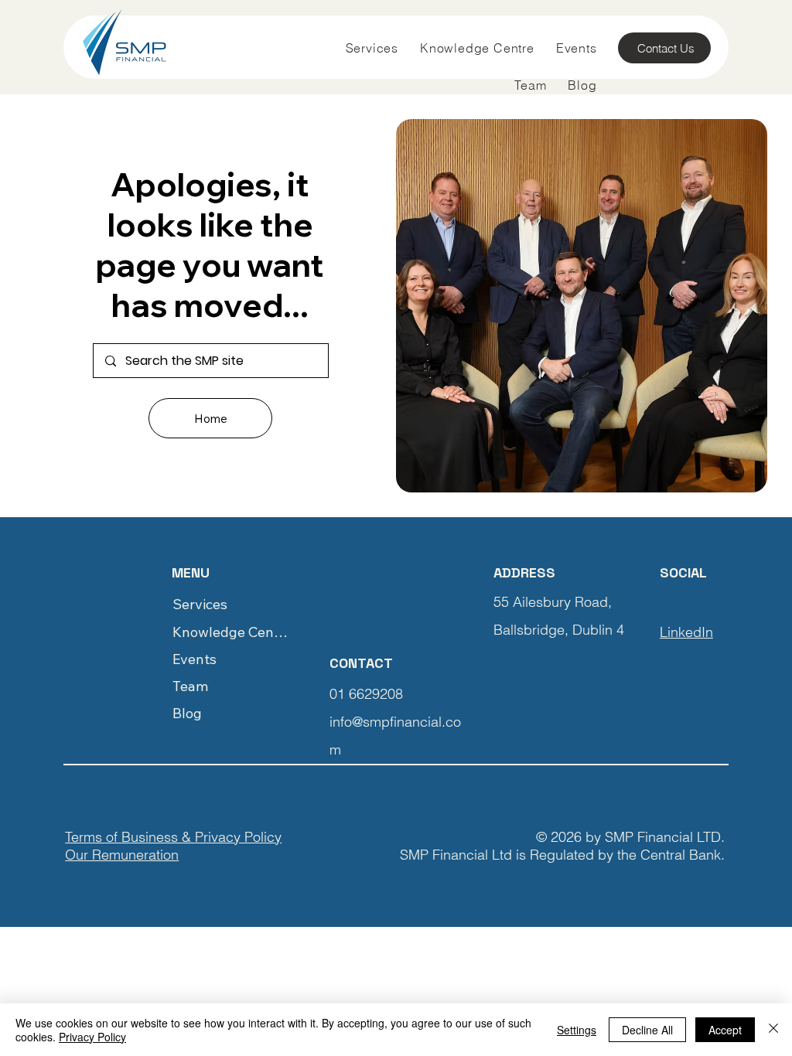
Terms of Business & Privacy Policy (173, 837)
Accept (725, 1029)
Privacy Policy (92, 1036)
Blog (187, 713)
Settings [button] (576, 1029)
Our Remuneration (122, 855)
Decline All (647, 1029)
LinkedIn (686, 632)
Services (199, 604)
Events (194, 659)
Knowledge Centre (231, 632)
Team (190, 686)
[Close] (773, 1030)
